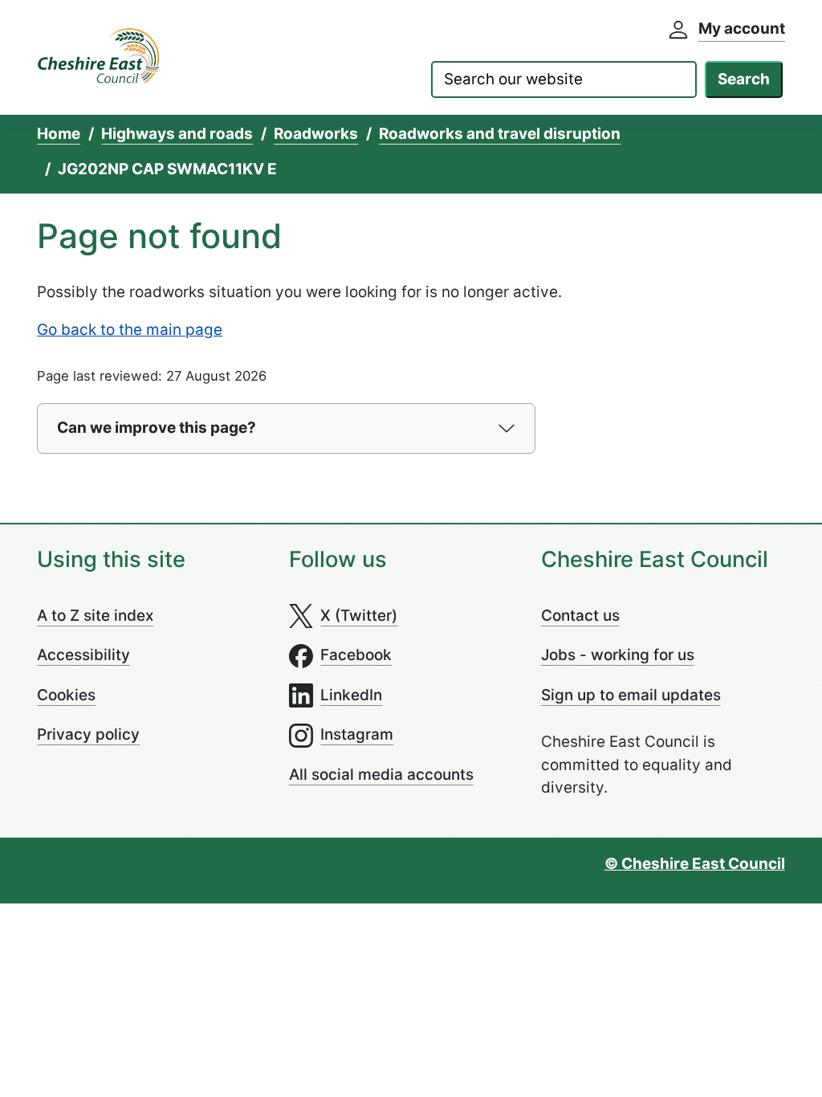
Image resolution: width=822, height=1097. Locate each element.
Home (58, 133)
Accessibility (83, 655)
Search (744, 79)
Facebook (356, 655)
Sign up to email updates (631, 695)
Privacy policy (88, 734)
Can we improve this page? (156, 427)
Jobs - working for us (617, 655)
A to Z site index (95, 615)
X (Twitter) (358, 615)
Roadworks (316, 133)
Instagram (356, 734)
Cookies (66, 695)
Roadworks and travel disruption (500, 133)
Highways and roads (177, 133)
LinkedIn (351, 695)
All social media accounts (381, 774)
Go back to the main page (129, 329)
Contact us (580, 615)
